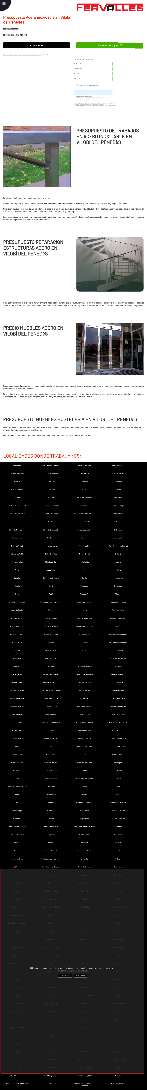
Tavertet (84, 843)
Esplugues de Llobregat (50, 859)
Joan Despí (17, 666)
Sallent (51, 610)
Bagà (84, 570)
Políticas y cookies (118, 1083)
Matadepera (118, 762)
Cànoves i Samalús (84, 666)
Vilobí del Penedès (51, 474)
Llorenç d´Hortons (118, 714)
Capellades (84, 819)
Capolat (51, 819)
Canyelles (51, 666)
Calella (17, 586)
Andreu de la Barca (84, 602)
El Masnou (118, 498)
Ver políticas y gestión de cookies (72, 970)
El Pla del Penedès (84, 498)
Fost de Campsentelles (51, 690)
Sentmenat (118, 867)
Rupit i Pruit (51, 754)
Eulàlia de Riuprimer (17, 514)
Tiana (84, 770)
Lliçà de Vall (84, 474)
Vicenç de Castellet (50, 674)
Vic (51, 746)
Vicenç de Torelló (84, 738)
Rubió (50, 586)
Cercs (17, 803)
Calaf (84, 754)
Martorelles (118, 514)
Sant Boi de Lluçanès (84, 626)
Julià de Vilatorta (118, 811)
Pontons (118, 1075)
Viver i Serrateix (17, 474)
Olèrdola (118, 787)
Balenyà (84, 506)
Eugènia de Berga (51, 514)
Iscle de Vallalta (17, 754)
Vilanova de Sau (118, 538)
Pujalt (51, 1083)
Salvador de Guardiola (84, 674)
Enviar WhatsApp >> (108, 45)
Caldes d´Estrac (51, 650)
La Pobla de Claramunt (51, 682)
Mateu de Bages (17, 1075)
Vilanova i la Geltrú (51, 618)
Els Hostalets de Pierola (17, 506)
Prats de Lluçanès (84, 1075)
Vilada (17, 746)
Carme (84, 787)
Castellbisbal (84, 562)
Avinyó (17, 650)
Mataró (84, 610)
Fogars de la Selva (84, 851)
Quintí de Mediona (51, 698)
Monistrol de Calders (17, 554)
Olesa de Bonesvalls (51, 530)
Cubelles (84, 482)
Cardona (118, 794)
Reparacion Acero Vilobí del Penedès (84, 1084)
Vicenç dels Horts (51, 738)
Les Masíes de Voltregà (17, 827)
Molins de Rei (84, 554)
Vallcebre (118, 482)
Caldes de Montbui (51, 706)
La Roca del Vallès (17, 835)
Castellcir (84, 794)
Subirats (118, 490)
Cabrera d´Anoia (50, 546)
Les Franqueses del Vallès (84, 827)
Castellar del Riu (50, 762)
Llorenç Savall (84, 714)
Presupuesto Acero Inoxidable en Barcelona (30, 54)
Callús (84, 578)
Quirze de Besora (17, 698)
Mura (17, 594)
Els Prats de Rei (51, 770)
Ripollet (118, 594)
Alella (17, 570)
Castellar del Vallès (17, 762)
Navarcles (118, 586)
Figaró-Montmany (17, 859)
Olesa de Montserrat (17, 530)
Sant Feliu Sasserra (84, 706)
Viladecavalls (17, 642)
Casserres (51, 787)
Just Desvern (17, 722)
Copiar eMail (36, 45)
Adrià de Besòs (17, 610)
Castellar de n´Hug (84, 762)
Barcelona (17, 465)
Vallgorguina (17, 538)
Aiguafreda (50, 570)
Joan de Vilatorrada (84, 746)
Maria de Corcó (17, 546)
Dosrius (51, 482)
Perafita (51, 522)
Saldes (17, 498)
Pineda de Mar (50, 562)
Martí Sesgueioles (51, 1075)
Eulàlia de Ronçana (118, 506)
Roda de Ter (84, 594)
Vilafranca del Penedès (118, 634)
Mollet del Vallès (50, 554)
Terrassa (118, 770)
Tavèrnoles (118, 843)
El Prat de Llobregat (51, 506)
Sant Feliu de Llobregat (51, 722)
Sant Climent (84, 835)
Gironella (84, 859)
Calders (85, 650)
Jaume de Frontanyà (118, 746)
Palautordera (17, 730)
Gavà (118, 522)
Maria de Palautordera (51, 465)
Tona (84, 658)
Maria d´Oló (84, 811)
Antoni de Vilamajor (17, 602)
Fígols (118, 851)
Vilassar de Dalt (17, 618)
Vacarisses (50, 490)
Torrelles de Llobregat (51, 867)
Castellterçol (17, 811)
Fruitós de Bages (17, 690)
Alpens (118, 562)
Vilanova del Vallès (84, 618)
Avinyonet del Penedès (118, 642)
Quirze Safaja (84, 690)
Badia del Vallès (118, 610)
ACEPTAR (80, 976)
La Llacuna (17, 867)
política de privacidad (93, 85)
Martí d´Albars (50, 714)
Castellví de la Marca (118, 803)
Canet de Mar (17, 674)
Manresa (84, 586)
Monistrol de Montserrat (118, 546)
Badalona (84, 642)
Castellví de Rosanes (84, 803)
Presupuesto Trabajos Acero (10, 54)
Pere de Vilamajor (118, 674)
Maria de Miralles (84, 465)
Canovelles (118, 666)
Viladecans (50, 642)
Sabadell (51, 730)
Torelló (118, 778)
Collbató (51, 498)
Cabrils (118, 570)
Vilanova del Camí (51, 634)
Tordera (17, 843)
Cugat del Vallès (84, 730)
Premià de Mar (84, 546)
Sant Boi (118, 626)
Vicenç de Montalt (17, 626)
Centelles (51, 803)
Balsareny (118, 530)
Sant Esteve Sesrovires (118, 722)
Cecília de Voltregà (17, 738)
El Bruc (17, 482)
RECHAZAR (65, 976)
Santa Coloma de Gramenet (84, 514)
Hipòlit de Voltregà (17, 706)
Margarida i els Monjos (84, 778)
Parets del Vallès (84, 522)
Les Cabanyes (118, 827)
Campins (17, 578)
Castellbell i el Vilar (118, 754)
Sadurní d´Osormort (118, 738)
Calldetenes (118, 578)
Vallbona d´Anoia (17, 490)
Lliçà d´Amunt (118, 474)
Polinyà (118, 554)
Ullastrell (50, 811)
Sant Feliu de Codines (84, 722)
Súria (84, 490)
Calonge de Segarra (51, 578)
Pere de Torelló (17, 682)
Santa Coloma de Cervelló (17, 787)
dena (17, 794)
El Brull (118, 859)
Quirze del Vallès (118, 690)
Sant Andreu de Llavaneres (51, 602)
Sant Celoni (118, 835)
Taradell (17, 851)
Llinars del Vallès (118, 819)
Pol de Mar (84, 698)
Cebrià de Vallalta (51, 626)
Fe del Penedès (51, 778)
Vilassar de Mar (51, 658)
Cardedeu (17, 819)
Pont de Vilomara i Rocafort (17, 1083)
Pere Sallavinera (118, 698)
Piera (17, 522)
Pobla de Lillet (17, 562)
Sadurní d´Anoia (118, 730)
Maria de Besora (84, 867)
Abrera (51, 843)
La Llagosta (118, 682)
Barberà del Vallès (84, 530)
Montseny (17, 658)
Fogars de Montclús (50, 851)
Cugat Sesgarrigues (118, 618)
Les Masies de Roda (51, 827)
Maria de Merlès (118, 465)
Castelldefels (51, 794)
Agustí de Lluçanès (118, 602)
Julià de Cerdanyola (118, 658)
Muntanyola (118, 650)
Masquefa (17, 770)
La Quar (51, 835)
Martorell (50, 538)
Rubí (51, 594)
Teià (17, 778)
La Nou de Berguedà (84, 682)
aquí (114, 105)
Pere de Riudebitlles (118, 706)
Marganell (84, 538)
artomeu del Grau (17, 634)
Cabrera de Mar (84, 634)
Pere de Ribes (17, 714)
